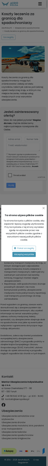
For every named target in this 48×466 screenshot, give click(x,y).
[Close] (43, 208)
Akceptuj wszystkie (24, 254)
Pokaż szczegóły (25, 248)
